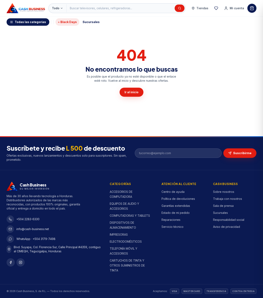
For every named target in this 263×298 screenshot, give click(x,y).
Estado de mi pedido (175, 212)
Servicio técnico (172, 226)
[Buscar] (180, 8)
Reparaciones (170, 219)
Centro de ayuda (173, 191)
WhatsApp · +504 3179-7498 (35, 239)
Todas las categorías (30, 22)
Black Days (67, 22)
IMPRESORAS (119, 234)
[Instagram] (20, 262)
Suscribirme (242, 153)
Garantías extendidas (175, 205)
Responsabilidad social (228, 219)
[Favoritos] (216, 8)
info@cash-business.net (32, 229)
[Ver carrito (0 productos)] (251, 8)
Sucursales (91, 22)
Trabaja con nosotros (227, 198)
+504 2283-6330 (27, 219)
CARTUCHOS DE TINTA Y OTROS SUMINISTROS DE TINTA (127, 265)
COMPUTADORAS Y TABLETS (130, 215)
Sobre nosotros (223, 191)
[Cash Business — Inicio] (26, 8)
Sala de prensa (223, 205)
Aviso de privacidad (226, 226)
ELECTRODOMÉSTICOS (126, 241)
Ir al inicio (131, 92)
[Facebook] (11, 262)
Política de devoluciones (178, 198)
